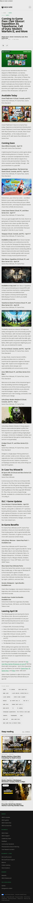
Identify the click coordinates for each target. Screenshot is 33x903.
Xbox (13, 671)
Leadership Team (6, 838)
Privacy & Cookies (19, 897)
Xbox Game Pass (15, 719)
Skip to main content (6, 1)
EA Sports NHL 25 (15, 700)
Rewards (4, 875)
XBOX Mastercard (6, 878)
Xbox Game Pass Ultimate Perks (12, 723)
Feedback (4, 841)
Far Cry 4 (26, 700)
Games (4, 689)
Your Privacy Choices (9, 894)
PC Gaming (12, 689)
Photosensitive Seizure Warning (10, 846)
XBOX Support (6, 836)
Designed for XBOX (7, 888)
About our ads (27, 898)
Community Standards (8, 844)
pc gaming (20, 708)
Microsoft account (7, 857)
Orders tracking (6, 865)
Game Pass (24, 668)
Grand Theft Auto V (17, 704)
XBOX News (5, 833)
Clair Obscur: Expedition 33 (20, 693)
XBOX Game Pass (22, 689)
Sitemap (3, 897)
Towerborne (14, 715)
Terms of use (27, 897)
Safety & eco (20, 898)
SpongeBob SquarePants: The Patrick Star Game (16, 711)
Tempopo (5, 715)
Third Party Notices (12, 898)
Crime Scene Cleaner (19, 697)
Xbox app (5, 719)
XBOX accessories (6, 825)
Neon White (6, 708)
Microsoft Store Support (8, 859)
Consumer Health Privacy (20, 894)
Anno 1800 (5, 693)
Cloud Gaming (6, 697)
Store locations (6, 868)
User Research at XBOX (8, 849)
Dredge (5, 700)
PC (13, 708)
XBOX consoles (6, 817)
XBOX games (5, 820)
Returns (4, 862)
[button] (16, 114)
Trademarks (4, 898)
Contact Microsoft (10, 897)
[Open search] (30, 7)
